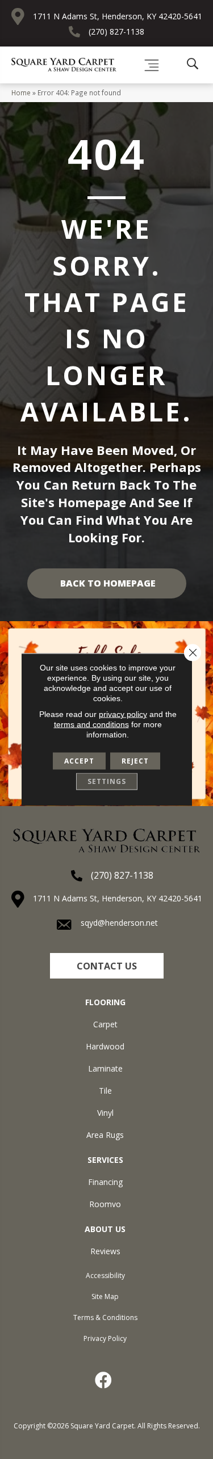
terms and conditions (91, 724)
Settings (106, 781)
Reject (135, 761)
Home (21, 92)
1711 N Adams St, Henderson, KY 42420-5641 (117, 16)
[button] (107, 966)
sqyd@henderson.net (119, 922)
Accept (79, 761)
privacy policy (123, 714)
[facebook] (104, 1380)
